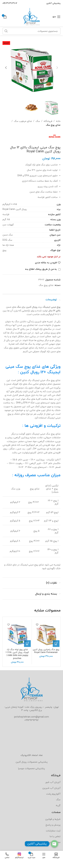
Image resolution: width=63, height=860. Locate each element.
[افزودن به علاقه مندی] (37, 625)
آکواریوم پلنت (53, 794)
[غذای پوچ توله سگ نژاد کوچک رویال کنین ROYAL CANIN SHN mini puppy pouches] (17, 633)
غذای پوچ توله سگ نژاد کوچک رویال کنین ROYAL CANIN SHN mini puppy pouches (17, 654)
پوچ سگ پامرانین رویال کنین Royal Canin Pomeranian (46, 651)
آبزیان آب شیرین (51, 788)
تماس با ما (55, 836)
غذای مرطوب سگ (23, 121)
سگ (38, 121)
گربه (58, 805)
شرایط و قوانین (52, 819)
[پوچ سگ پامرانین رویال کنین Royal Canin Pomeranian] (46, 633)
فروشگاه (48, 121)
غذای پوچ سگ (53, 125)
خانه (58, 121)
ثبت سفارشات (53, 830)
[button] (57, 67)
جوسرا (21, 768)
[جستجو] (6, 31)
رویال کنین (21, 762)
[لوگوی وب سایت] (31, 16)
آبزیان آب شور (52, 782)
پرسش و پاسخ (53, 825)
